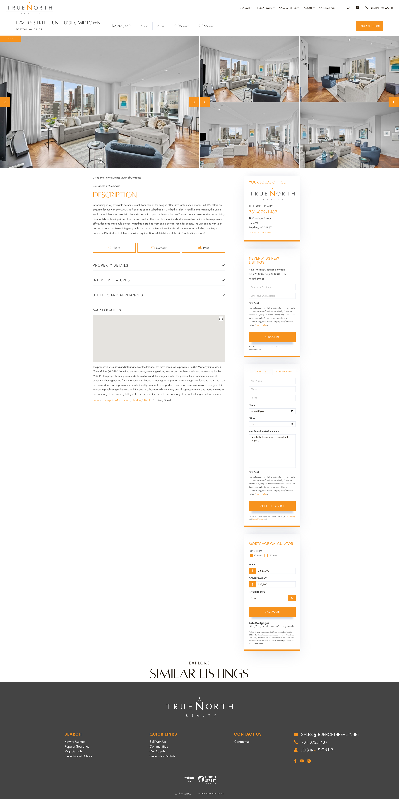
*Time (252, 418)
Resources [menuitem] (264, 8)
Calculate (272, 611)
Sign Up (375, 7)
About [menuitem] (308, 8)
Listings (107, 400)
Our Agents (266, 233)
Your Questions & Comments (264, 431)
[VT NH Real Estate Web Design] (207, 780)
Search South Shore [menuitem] (78, 756)
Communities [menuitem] (288, 8)
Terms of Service (257, 519)
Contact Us (254, 233)
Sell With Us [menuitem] (157, 742)
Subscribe (272, 337)
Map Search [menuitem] (73, 751)
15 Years (272, 555)
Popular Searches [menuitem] (77, 746)
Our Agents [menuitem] (157, 751)
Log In (389, 7)
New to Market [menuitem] (75, 742)
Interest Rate (257, 592)
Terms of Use (218, 794)
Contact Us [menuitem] (327, 8)
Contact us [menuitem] (242, 742)
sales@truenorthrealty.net (330, 734)
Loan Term (255, 551)
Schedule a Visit (284, 372)
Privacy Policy (261, 325)
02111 (148, 400)
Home (96, 400)
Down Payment (258, 578)
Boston (137, 400)
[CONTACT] (369, 26)
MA (116, 400)
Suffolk (126, 400)
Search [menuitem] (245, 8)
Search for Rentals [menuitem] (162, 756)
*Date (252, 405)
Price (252, 564)
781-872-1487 (263, 212)
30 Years (258, 555)
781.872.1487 (314, 742)
